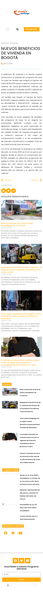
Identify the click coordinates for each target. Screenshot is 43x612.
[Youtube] (20, 533)
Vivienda (14, 43)
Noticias (5, 43)
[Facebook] (5, 533)
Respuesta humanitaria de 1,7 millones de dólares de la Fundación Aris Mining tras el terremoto (21, 269)
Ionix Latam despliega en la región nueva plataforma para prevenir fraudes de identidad (21, 316)
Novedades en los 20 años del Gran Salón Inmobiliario (28, 507)
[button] (7, 29)
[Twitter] (13, 533)
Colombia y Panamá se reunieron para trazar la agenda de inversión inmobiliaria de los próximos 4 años (20, 362)
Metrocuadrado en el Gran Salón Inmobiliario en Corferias (17, 224)
